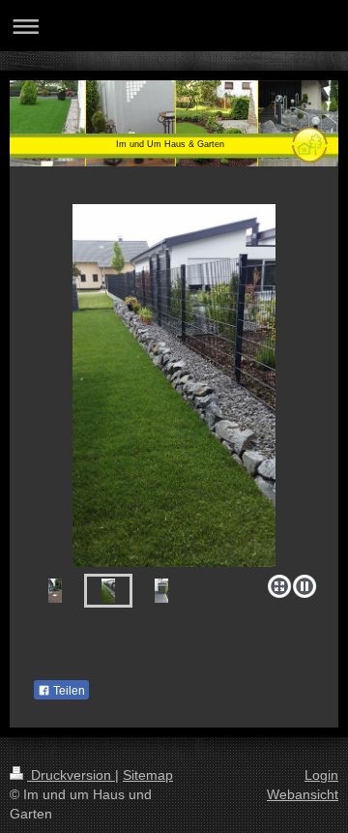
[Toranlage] (55, 591)
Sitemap (148, 775)
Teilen (67, 691)
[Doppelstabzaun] (174, 385)
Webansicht (302, 794)
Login (321, 775)
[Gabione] (161, 591)
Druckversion (71, 775)
